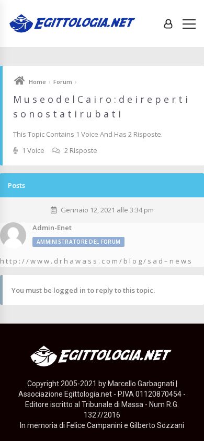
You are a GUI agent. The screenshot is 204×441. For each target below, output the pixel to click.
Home (37, 82)
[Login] (168, 23)
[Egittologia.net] (73, 23)
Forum (62, 82)
